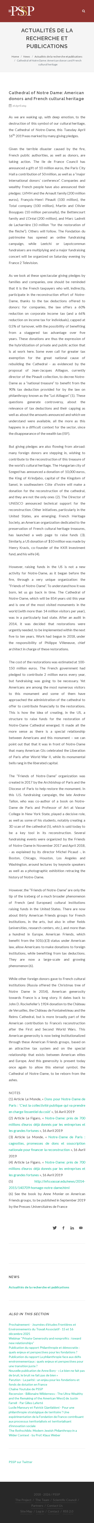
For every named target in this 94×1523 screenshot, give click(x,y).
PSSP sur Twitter (20, 1462)
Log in (40, 1511)
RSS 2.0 (68, 1511)
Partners (37, 1505)
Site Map (26, 1511)
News (26, 56)
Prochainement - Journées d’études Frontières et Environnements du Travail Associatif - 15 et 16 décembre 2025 (42, 1329)
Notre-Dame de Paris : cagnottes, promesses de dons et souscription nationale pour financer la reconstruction (47, 1143)
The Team (42, 1500)
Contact (53, 1511)
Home (15, 56)
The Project (23, 1500)
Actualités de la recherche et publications (58, 56)
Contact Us (55, 1505)
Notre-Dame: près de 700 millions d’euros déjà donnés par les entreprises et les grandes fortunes (47, 1124)
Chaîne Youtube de (26, 1389)
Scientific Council (65, 1500)
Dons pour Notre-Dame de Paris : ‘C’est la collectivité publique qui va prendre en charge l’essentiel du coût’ (47, 1105)
